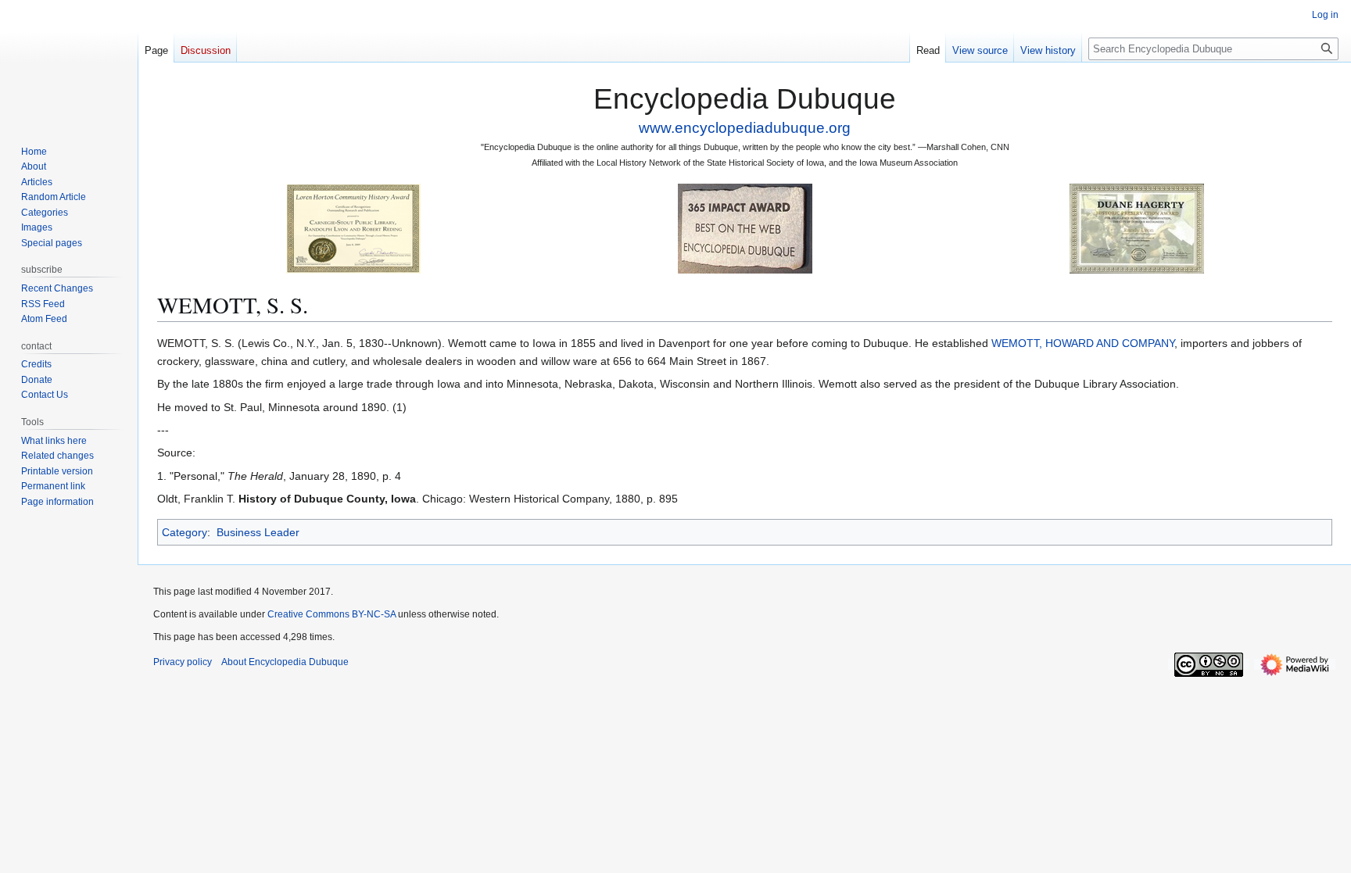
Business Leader (258, 532)
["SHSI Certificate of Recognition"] (353, 228)
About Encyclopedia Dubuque (285, 662)
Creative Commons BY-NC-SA (331, 614)
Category (184, 532)
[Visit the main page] (68, 62)
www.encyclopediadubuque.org (745, 128)
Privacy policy (182, 662)
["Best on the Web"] (745, 228)
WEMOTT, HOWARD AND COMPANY (1082, 343)
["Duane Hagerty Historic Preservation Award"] (1137, 228)
